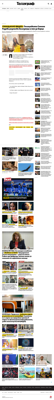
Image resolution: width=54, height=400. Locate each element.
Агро (28, 8)
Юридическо (37, 8)
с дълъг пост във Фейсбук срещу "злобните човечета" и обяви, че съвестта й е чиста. (21, 66)
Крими (22, 8)
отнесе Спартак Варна (15, 198)
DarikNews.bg (17, 387)
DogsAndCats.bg (37, 387)
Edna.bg (50, 387)
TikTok (21, 392)
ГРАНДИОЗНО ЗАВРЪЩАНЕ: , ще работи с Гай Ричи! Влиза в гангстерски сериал (9, 212)
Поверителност (43, 392)
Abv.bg (3, 387)
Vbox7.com (6, 387)
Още (50, 8)
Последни (4, 8)
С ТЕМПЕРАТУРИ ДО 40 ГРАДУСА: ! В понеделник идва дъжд (9, 349)
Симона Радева (12, 127)
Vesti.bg (13, 387)
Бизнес (25, 8)
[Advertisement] (18, 138)
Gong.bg (10, 387)
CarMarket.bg (29, 387)
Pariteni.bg (24, 387)
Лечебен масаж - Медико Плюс (8, 171)
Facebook (18, 392)
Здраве (18, 8)
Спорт (8, 8)
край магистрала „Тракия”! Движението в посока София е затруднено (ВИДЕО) (25, 226)
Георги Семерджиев (19, 127)
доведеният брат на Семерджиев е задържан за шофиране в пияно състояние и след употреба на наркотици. (21, 118)
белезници (28, 127)
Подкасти (32, 8)
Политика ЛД (47, 392)
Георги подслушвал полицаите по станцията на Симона (21, 122)
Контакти (15, 392)
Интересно (46, 8)
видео (24, 127)
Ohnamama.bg (43, 387)
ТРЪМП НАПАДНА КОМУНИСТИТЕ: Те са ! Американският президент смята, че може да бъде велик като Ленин (9, 335)
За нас (3, 392)
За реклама (5, 392)
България (11, 8)
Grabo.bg (46, 387)
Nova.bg (21, 387)
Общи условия (11, 397)
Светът (15, 8)
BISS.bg (33, 387)
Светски (42, 8)
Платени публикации (10, 392)
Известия (50, 392)
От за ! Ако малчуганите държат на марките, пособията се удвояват (9, 272)
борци (32, 127)
